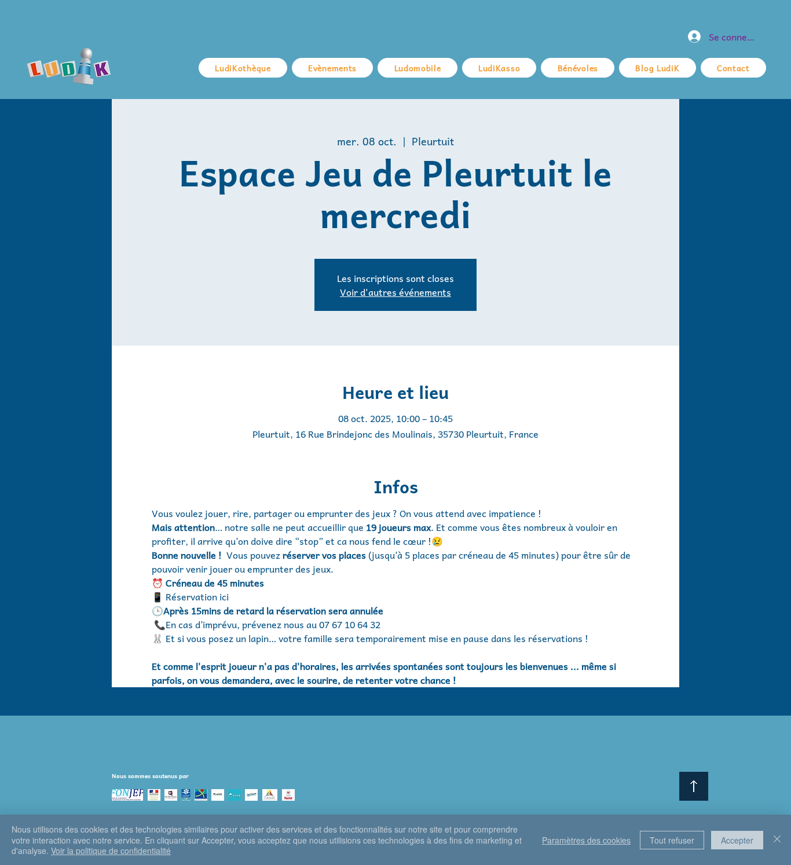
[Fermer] (777, 840)
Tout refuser (672, 840)
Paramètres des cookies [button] (586, 840)
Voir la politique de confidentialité (111, 850)
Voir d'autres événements (395, 291)
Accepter (737, 840)
